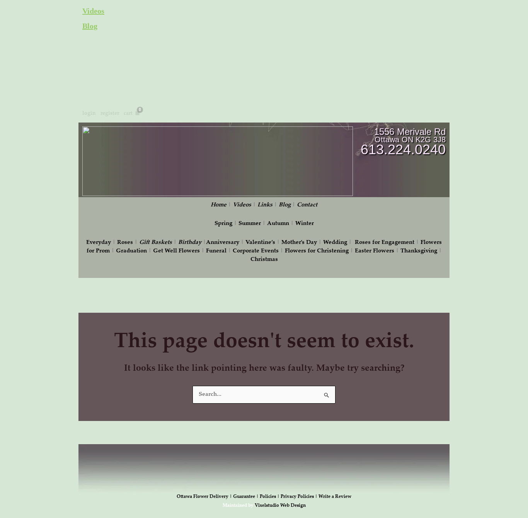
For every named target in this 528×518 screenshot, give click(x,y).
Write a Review (335, 496)
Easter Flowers (374, 251)
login (89, 113)
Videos (93, 11)
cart (128, 113)
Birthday (189, 242)
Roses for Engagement (384, 242)
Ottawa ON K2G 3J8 (410, 139)
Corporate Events (256, 251)
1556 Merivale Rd (410, 131)
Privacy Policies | (300, 496)
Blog (89, 26)
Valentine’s (260, 242)
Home (219, 205)
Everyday (98, 242)
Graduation (131, 251)
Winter (304, 224)
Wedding (335, 242)
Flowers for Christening (317, 251)
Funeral (216, 251)
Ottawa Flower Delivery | (205, 496)
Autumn (278, 224)
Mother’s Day (299, 242)
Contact (307, 205)
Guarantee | (246, 496)
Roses (125, 242)
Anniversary (222, 242)
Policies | (270, 496)
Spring (223, 224)
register (109, 113)
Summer (249, 224)
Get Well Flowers (176, 251)
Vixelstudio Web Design (280, 505)
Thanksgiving (418, 251)
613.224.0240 (403, 149)
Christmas (264, 259)
